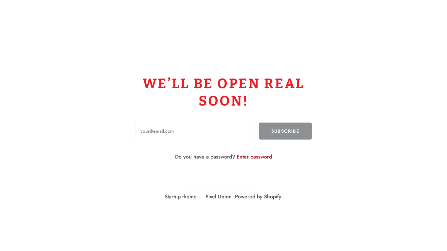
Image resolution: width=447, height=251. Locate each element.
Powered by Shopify (258, 196)
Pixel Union (219, 196)
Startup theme (181, 196)
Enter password (254, 156)
